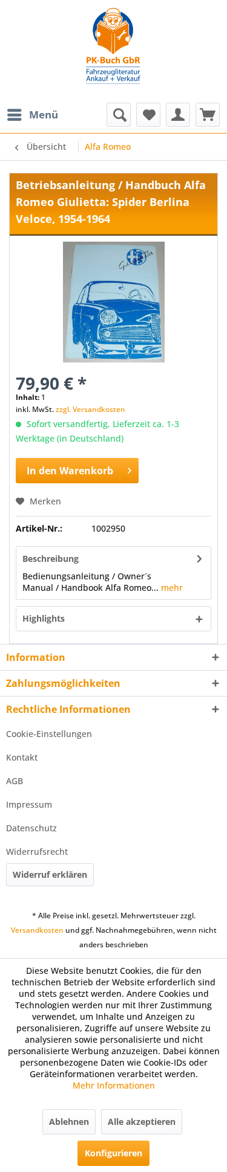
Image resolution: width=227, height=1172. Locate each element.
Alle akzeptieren (142, 1121)
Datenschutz (31, 828)
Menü (43, 114)
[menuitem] (32, 115)
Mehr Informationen (114, 1085)
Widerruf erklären (50, 874)
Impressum (29, 804)
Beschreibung (50, 558)
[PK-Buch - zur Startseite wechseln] (113, 51)
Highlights (43, 618)
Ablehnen (69, 1121)
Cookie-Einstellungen (49, 733)
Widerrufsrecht (37, 851)
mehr (171, 587)
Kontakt (22, 757)
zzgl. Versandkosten (90, 409)
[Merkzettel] (148, 115)
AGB (14, 781)
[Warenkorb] (208, 115)
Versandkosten (37, 930)
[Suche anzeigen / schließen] (119, 115)
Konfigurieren (113, 1153)
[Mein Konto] (178, 115)
